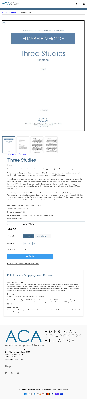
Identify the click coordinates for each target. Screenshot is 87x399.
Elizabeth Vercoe (10, 12)
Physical (28, 236)
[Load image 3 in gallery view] (37, 145)
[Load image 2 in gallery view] (22, 145)
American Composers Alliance (56, 390)
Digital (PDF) (42, 236)
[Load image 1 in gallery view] (8, 145)
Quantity (11, 243)
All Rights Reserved (27, 390)
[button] (72, 4)
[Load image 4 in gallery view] (51, 145)
